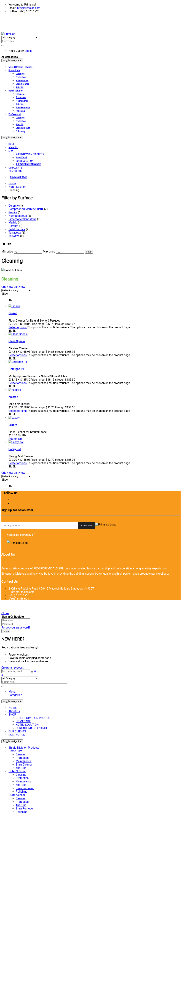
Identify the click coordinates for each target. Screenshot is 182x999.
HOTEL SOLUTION (27, 724)
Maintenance (23, 761)
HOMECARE (23, 721)
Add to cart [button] (15, 438)
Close (5, 613)
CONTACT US (17, 735)
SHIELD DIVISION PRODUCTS (34, 718)
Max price (49, 251)
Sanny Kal (15, 449)
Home (12, 183)
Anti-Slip (21, 768)
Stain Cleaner (24, 764)
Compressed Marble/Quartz (26, 209)
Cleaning (21, 754)
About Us (14, 711)
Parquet (13, 226)
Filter (89, 251)
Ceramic (14, 205)
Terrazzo (14, 236)
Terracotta (15, 232)
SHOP (12, 714)
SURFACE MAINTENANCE (32, 728)
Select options (18, 327)
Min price (7, 251)
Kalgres (13, 397)
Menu (12, 691)
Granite (13, 212)
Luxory (13, 425)
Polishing (21, 791)
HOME (13, 707)
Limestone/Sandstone (22, 219)
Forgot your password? (15, 627)
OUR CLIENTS (17, 731)
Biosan (13, 313)
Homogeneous (18, 215)
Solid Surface (17, 229)
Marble (13, 222)
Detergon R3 (16, 369)
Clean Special (17, 341)
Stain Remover (25, 788)
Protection (22, 757)
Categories (15, 695)
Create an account (12, 667)
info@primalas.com (28, 8)
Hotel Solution (17, 186)
